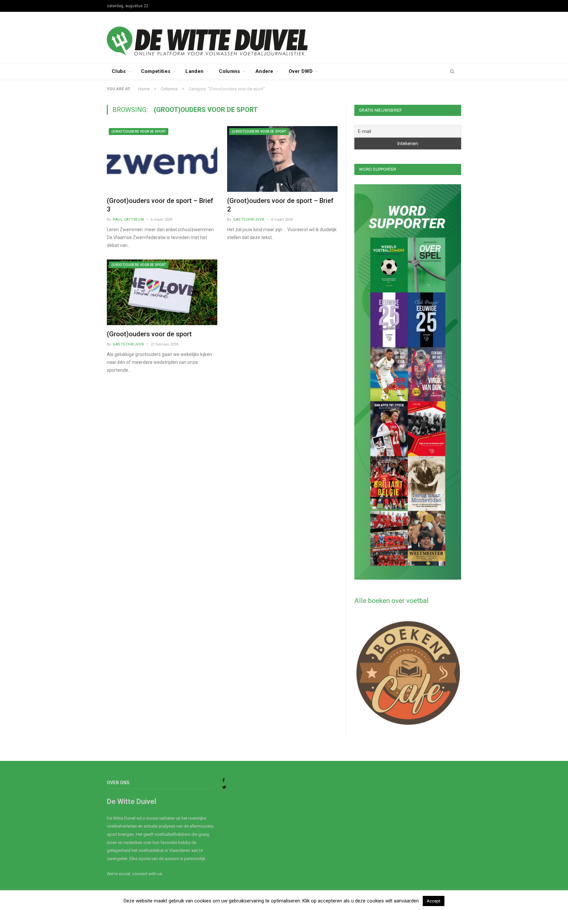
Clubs (119, 71)
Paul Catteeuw (128, 219)
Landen (194, 71)
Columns (229, 71)
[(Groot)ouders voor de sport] (162, 292)
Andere (264, 71)
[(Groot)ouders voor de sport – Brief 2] (282, 159)
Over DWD (301, 71)
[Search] (452, 71)
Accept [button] (433, 901)
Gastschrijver (248, 219)
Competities (155, 71)
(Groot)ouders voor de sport (138, 131)
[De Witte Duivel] (284, 37)
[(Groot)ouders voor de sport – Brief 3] (162, 159)
